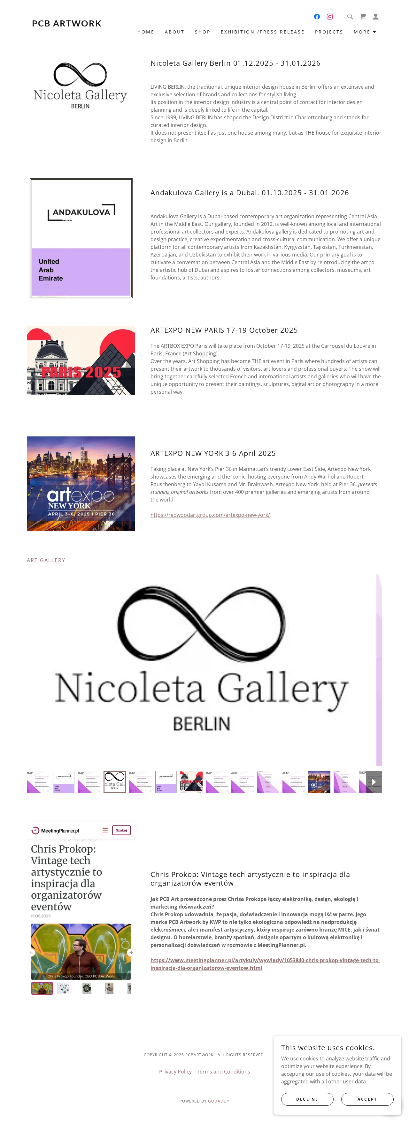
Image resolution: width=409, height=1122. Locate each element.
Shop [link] (203, 32)
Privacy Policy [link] (175, 1071)
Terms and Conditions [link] (223, 1071)
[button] (375, 16)
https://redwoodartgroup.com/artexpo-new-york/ (210, 514)
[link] (71, 24)
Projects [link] (329, 32)
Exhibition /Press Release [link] (263, 32)
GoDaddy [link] (218, 1101)
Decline (307, 1099)
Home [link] (146, 32)
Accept (367, 1099)
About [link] (175, 32)
